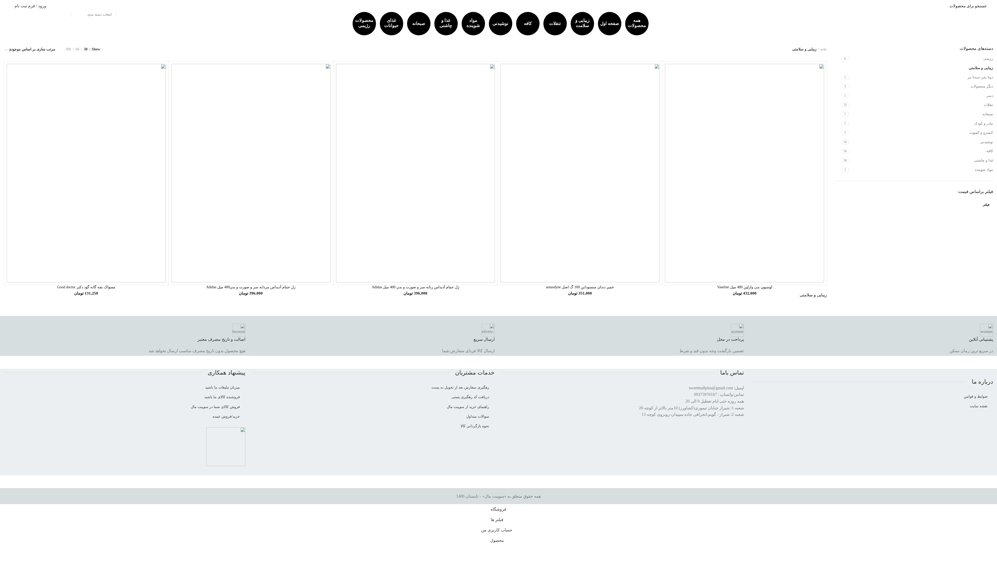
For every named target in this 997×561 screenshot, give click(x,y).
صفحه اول (609, 23)
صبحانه (418, 23)
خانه (823, 49)
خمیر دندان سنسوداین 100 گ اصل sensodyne (580, 287)
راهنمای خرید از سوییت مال (468, 407)
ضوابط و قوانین (976, 396)
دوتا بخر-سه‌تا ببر (980, 77)
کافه (528, 23)
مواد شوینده (473, 23)
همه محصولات (637, 23)
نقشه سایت (979, 406)
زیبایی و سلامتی (981, 68)
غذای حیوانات (391, 23)
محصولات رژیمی (364, 23)
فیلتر (986, 204)
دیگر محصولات (982, 86)
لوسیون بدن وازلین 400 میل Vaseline (744, 287)
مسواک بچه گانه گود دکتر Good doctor (86, 287)
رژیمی (988, 59)
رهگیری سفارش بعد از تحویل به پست (460, 387)
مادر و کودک (983, 123)
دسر (989, 96)
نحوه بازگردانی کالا (475, 426)
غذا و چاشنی (446, 23)
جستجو (64, 6)
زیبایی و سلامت (582, 23)
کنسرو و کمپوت (981, 133)
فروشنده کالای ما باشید (222, 397)
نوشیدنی (500, 23)
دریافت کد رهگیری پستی (470, 397)
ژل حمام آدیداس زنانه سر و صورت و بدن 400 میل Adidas (415, 287)
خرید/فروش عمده (226, 416)
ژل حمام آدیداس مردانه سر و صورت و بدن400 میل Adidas (250, 287)
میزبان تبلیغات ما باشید (222, 387)
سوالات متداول (477, 416)
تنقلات (555, 23)
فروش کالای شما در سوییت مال (215, 407)
